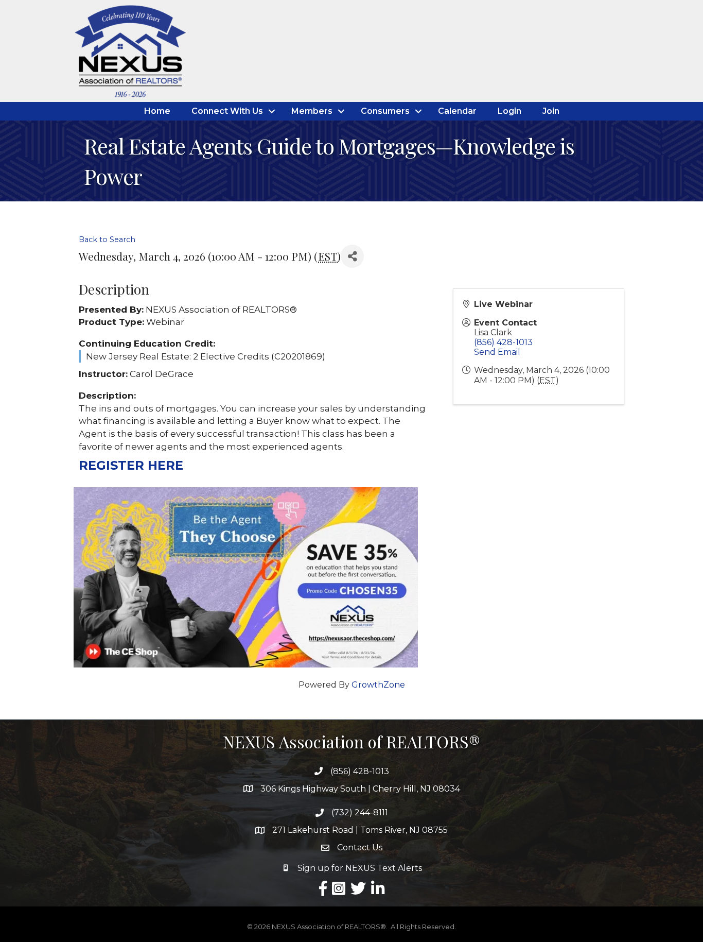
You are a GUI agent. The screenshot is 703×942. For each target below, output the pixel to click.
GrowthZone (378, 685)
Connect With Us (227, 111)
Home (157, 111)
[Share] (352, 256)
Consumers (385, 111)
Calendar (457, 111)
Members (311, 111)
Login (509, 111)
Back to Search (107, 239)
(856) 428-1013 (503, 342)
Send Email (497, 352)
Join (550, 111)
